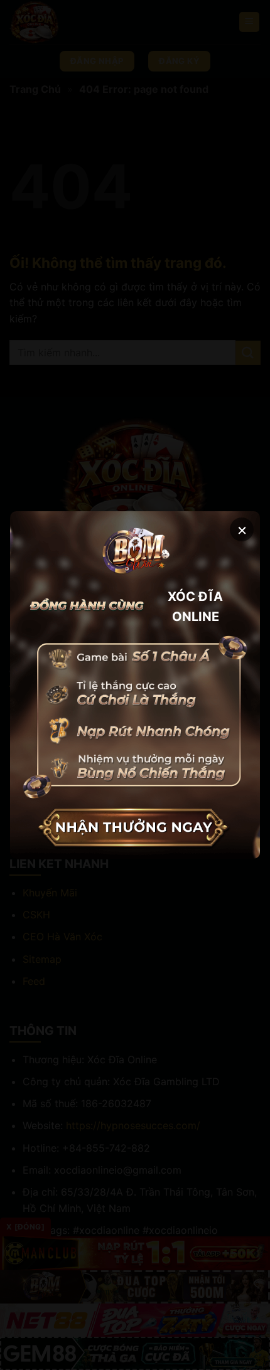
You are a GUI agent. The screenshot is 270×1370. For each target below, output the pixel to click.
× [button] (242, 529)
